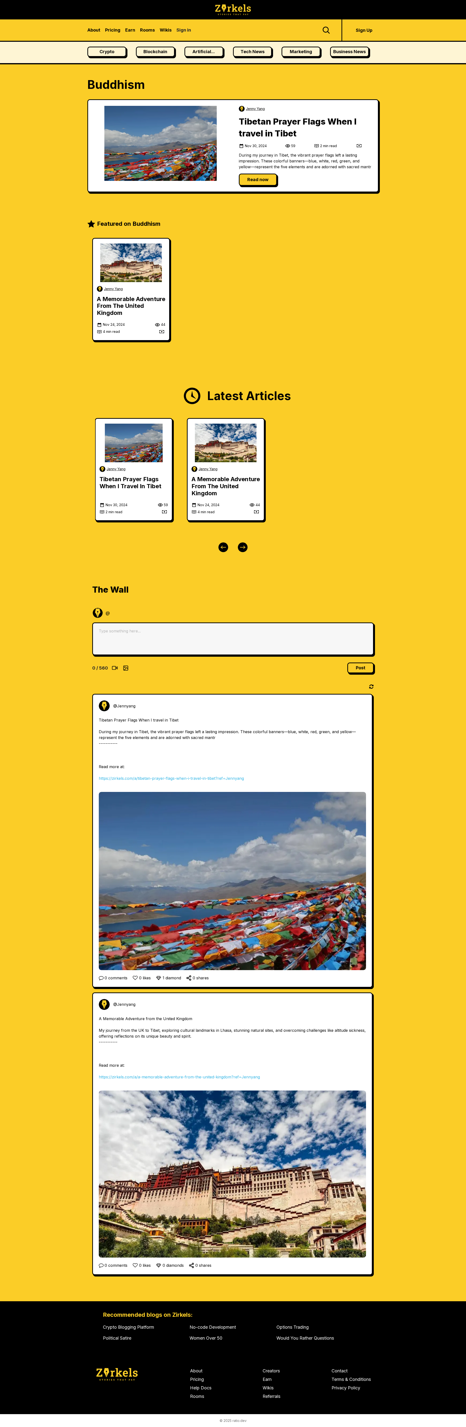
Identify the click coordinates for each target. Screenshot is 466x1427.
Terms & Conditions (351, 1379)
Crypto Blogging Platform (128, 1327)
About (196, 1370)
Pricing (197, 1379)
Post (360, 667)
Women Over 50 (206, 1338)
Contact (340, 1370)
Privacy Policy (346, 1387)
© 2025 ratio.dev (233, 1421)
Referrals (271, 1396)
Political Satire (117, 1338)
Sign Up (364, 30)
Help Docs (200, 1387)
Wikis (268, 1387)
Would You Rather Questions (305, 1338)
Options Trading (292, 1327)
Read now (257, 179)
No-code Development (213, 1327)
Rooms (197, 1396)
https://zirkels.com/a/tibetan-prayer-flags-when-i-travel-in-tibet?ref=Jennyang (171, 778)
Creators (271, 1370)
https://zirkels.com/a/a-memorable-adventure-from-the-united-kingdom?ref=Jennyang (179, 1076)
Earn (267, 1379)
